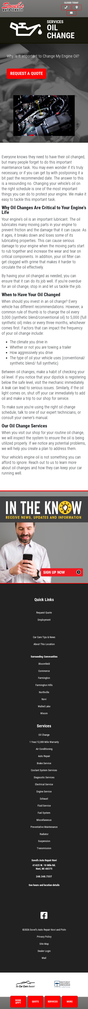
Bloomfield (44, 663)
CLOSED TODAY (71, 3)
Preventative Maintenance (44, 826)
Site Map (44, 943)
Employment (44, 619)
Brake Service (44, 763)
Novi (44, 699)
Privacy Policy (44, 936)
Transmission (44, 848)
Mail (44, 957)
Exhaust (44, 798)
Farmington (44, 677)
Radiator (44, 834)
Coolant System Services (44, 770)
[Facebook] (44, 915)
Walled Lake (44, 706)
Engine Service (44, 791)
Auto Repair (44, 756)
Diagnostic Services (44, 777)
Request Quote (44, 612)
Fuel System (44, 812)
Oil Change (44, 734)
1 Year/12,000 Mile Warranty (44, 741)
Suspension (44, 841)
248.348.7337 (44, 876)
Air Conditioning (44, 748)
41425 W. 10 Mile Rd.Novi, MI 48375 (44, 867)
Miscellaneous (44, 819)
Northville (44, 692)
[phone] (66, 7)
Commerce (44, 670)
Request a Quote (26, 73)
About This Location (44, 644)
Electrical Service (44, 784)
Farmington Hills (44, 685)
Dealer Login (44, 951)
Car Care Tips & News (44, 637)
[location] (77, 7)
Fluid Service (44, 805)
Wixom (44, 713)
